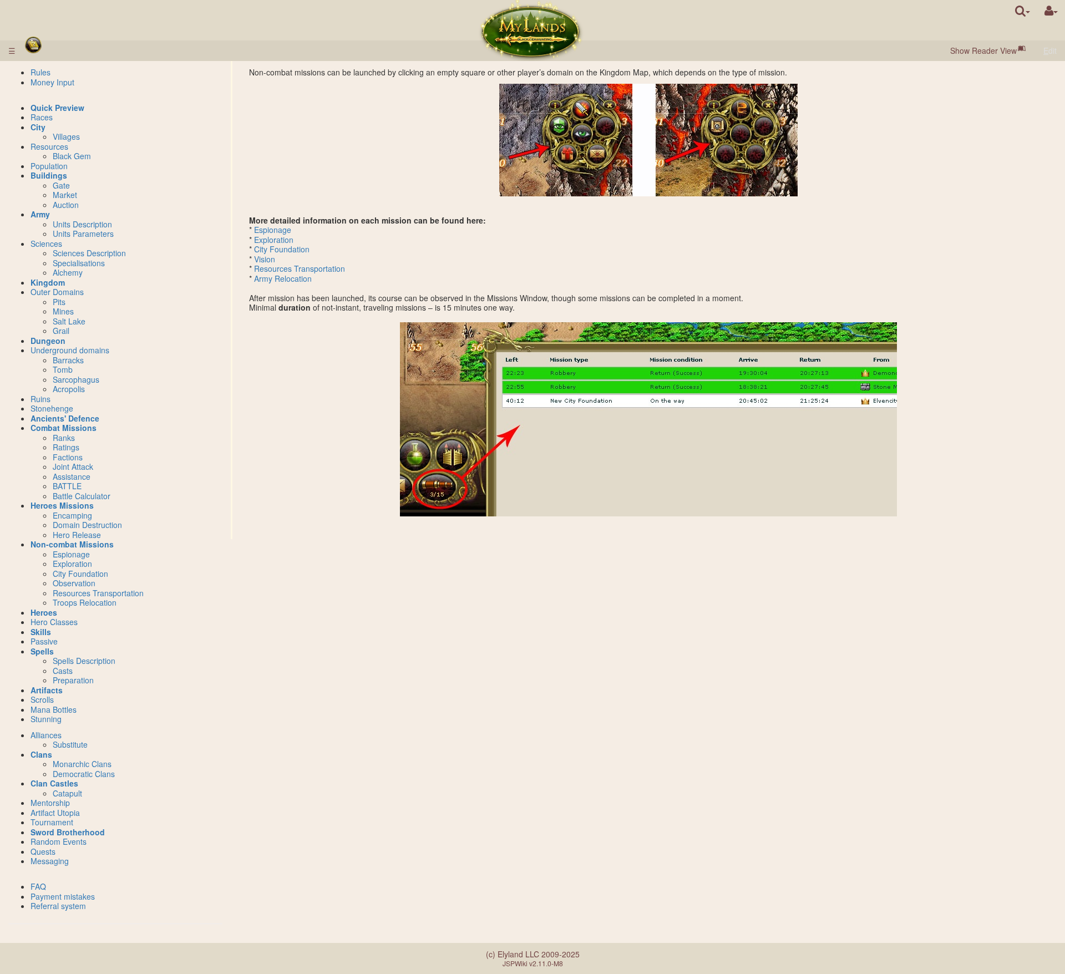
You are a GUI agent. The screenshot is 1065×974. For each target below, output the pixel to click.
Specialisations (79, 262)
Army (40, 214)
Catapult (67, 793)
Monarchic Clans (82, 763)
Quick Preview (57, 107)
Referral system (58, 905)
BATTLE (67, 485)
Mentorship (50, 802)
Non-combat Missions (72, 544)
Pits (59, 301)
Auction (66, 204)
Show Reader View (983, 50)
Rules (40, 72)
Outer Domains (57, 291)
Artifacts (47, 690)
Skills (41, 631)
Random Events (59, 841)
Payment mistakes (63, 896)
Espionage (272, 229)
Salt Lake (69, 321)
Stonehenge (52, 408)
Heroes (44, 612)
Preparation (73, 680)
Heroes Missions (62, 505)
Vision (264, 259)
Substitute (70, 744)
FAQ (38, 886)
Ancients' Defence (65, 418)
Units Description (82, 224)
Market (65, 194)
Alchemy (68, 272)
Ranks (64, 437)
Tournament (52, 822)
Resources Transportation (299, 268)
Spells (42, 651)
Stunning (46, 718)
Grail (61, 330)
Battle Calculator (81, 495)
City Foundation (282, 249)
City (38, 127)
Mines (63, 311)
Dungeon (48, 340)
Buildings (49, 175)
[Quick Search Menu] (1022, 11)
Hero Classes (54, 621)
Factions (68, 457)
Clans (41, 754)
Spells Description (84, 660)
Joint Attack (73, 466)
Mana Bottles (54, 709)
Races (42, 117)
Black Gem (72, 155)
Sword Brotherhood (68, 832)
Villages (66, 136)
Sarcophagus (76, 379)
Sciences (46, 243)
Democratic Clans (84, 773)
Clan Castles (54, 783)
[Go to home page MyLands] (531, 30)
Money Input (52, 82)
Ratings (66, 447)
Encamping (72, 515)
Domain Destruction (87, 524)
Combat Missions (64, 427)
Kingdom (48, 282)
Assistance (71, 476)
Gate (61, 185)
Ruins (40, 398)
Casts (63, 670)
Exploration (273, 239)
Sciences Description (89, 252)
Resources (49, 146)
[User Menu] (1051, 11)
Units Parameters (83, 233)
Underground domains (70, 350)
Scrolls (42, 699)
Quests (43, 851)
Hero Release (77, 534)
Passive (44, 641)
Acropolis (69, 388)
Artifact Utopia (55, 812)
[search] (1022, 11)
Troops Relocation (84, 602)
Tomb (63, 369)
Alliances (46, 734)
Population (49, 165)
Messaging (50, 860)
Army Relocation (283, 278)
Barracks (68, 360)
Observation (74, 583)
